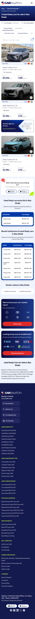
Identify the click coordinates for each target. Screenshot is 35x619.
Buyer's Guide (5, 566)
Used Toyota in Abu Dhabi (8, 430)
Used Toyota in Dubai (7, 436)
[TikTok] (24, 610)
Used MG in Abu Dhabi (7, 450)
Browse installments (17, 353)
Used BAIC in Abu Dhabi (10, 291)
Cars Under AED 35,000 (8, 487)
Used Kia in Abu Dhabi (7, 453)
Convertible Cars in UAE (8, 462)
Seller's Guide (5, 569)
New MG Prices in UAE (7, 527)
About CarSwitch (6, 577)
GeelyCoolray (7, 219)
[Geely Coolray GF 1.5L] (17, 154)
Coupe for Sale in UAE (7, 464)
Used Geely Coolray (9, 33)
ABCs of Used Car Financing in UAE (11, 563)
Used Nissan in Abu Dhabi (8, 433)
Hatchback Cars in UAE (8, 467)
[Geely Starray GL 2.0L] (17, 100)
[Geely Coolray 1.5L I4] (17, 62)
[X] (21, 610)
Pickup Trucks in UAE (7, 476)
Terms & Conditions (7, 586)
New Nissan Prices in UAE (8, 530)
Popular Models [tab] (8, 28)
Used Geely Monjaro (23, 33)
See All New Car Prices (7, 536)
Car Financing (5, 550)
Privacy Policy (5, 583)
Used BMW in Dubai (7, 445)
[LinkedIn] (17, 610)
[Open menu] (28, 3)
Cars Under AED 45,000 (8, 490)
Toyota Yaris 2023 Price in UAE (10, 516)
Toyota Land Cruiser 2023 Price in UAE (12, 504)
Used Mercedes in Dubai (8, 439)
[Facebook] (11, 610)
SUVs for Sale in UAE (7, 473)
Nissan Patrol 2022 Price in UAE (10, 501)
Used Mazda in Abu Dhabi (8, 447)
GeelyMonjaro (7, 223)
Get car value (18, 324)
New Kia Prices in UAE (7, 533)
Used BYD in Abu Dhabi (25, 291)
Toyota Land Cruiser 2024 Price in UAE (12, 513)
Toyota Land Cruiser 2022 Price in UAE (12, 510)
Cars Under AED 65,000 (8, 493)
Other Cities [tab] (18, 28)
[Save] (31, 59)
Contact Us (4, 580)
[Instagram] (14, 610)
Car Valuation (5, 547)
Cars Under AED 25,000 (8, 484)
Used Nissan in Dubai (7, 442)
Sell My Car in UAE (6, 544)
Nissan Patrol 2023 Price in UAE (10, 507)
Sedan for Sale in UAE (7, 470)
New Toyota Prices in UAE (8, 524)
